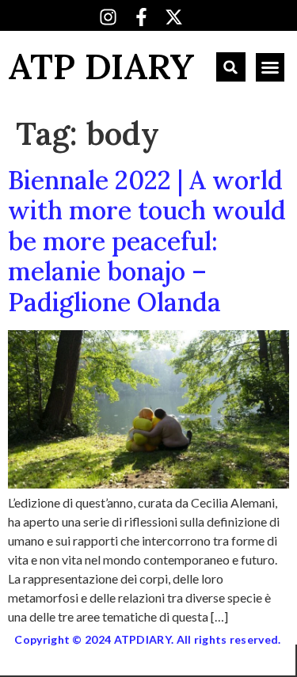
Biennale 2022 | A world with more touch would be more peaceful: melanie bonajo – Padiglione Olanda (147, 241)
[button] (231, 67)
